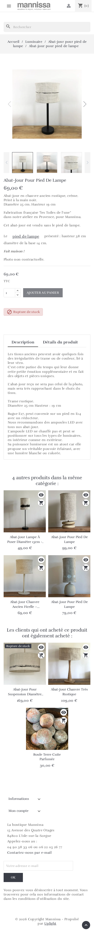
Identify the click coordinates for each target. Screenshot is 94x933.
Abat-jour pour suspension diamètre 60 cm (24, 692)
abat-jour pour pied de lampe (69, 604)
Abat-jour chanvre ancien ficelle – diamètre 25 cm (24, 604)
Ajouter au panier (43, 293)
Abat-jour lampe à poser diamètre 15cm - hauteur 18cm (24, 539)
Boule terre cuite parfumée (47, 757)
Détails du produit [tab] (60, 342)
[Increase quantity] (18, 290)
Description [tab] (23, 342)
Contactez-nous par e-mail (29, 853)
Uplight (50, 923)
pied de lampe (26, 236)
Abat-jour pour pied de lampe (69, 539)
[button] (84, 104)
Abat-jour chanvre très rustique (69, 691)
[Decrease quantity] (18, 294)
